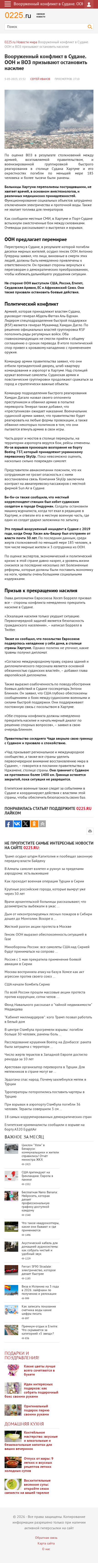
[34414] (13, 1410)
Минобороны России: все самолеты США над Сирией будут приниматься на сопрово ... (47, 949)
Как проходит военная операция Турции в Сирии (44, 881)
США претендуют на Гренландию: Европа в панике (37, 1176)
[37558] (13, 1462)
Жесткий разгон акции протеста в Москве (38, 927)
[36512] (13, 1484)
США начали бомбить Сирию (27, 984)
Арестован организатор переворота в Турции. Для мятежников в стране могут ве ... (45, 1069)
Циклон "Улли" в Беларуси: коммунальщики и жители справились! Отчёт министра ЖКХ (40, 1152)
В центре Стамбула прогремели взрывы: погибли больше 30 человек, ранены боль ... (44, 1032)
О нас (46, 1549)
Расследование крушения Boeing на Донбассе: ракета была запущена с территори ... (48, 1044)
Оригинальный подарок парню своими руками (36, 1410)
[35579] (13, 1370)
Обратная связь (46, 1538)
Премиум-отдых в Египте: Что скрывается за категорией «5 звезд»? (40, 1330)
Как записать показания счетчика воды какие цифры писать (39, 1310)
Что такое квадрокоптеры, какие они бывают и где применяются (40, 1226)
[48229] (13, 1388)
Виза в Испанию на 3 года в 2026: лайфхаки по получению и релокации (40, 1290)
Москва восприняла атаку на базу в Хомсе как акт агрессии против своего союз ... (44, 974)
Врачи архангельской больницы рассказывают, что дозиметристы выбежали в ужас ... (45, 904)
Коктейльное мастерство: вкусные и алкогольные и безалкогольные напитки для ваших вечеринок (31, 1440)
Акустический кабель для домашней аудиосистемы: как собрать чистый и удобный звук (40, 1248)
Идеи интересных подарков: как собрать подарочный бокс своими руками (31, 1390)
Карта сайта (46, 1544)
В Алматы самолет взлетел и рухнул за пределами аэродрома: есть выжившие (44, 871)
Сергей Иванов (40, 79)
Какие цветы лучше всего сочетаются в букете (39, 1370)
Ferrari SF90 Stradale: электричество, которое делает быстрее (39, 1270)
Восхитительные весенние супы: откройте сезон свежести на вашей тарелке (28, 1486)
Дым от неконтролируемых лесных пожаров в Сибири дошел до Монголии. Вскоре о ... (48, 916)
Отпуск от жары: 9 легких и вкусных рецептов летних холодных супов (29, 1465)
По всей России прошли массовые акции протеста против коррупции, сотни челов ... (45, 994)
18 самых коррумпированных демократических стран (48, 1117)
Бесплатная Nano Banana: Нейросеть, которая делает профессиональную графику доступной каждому (40, 1202)
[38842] (13, 1436)
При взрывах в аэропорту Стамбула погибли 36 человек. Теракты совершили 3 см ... (42, 1106)
